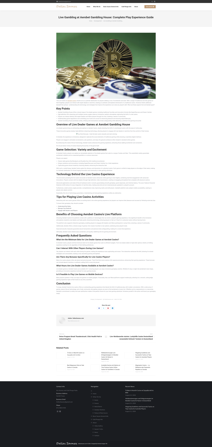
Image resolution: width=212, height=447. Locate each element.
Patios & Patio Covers (101, 413)
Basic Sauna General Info (100, 416)
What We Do (97, 397)
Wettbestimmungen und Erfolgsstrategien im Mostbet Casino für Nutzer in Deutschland (109, 356)
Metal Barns (98, 406)
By (108, 299)
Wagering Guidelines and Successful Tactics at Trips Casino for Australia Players (143, 355)
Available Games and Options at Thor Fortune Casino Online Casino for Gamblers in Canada (110, 367)
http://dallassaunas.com (73, 321)
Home (94, 393)
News (96, 432)
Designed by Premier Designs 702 (99, 443)
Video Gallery (98, 426)
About (95, 422)
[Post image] (60, 355)
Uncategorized (98, 299)
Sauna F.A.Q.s (98, 429)
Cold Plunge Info (98, 419)
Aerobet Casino (71, 100)
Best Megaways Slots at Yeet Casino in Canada (75, 366)
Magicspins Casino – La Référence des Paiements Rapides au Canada (142, 367)
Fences (96, 403)
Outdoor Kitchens (99, 410)
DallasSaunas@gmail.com (64, 1)
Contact (96, 435)
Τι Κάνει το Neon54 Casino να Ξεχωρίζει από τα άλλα (75, 354)
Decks (96, 400)
